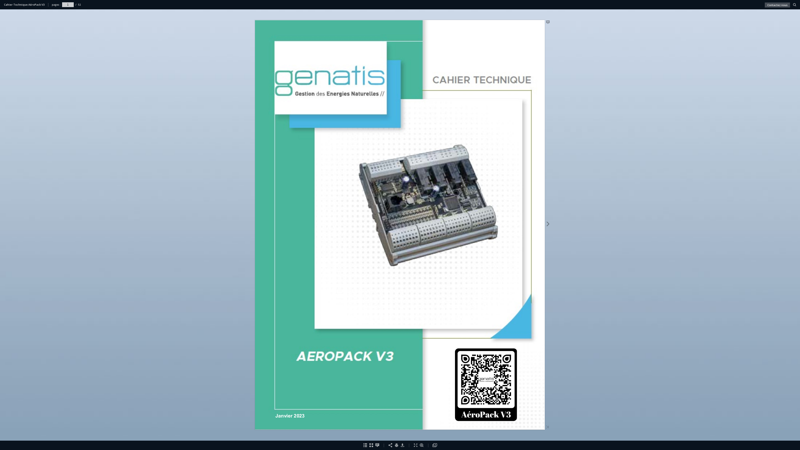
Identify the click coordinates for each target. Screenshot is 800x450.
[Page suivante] (548, 225)
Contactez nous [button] (777, 5)
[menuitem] (795, 4)
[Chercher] (795, 5)
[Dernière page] (547, 427)
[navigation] (68, 4)
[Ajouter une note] (548, 23)
